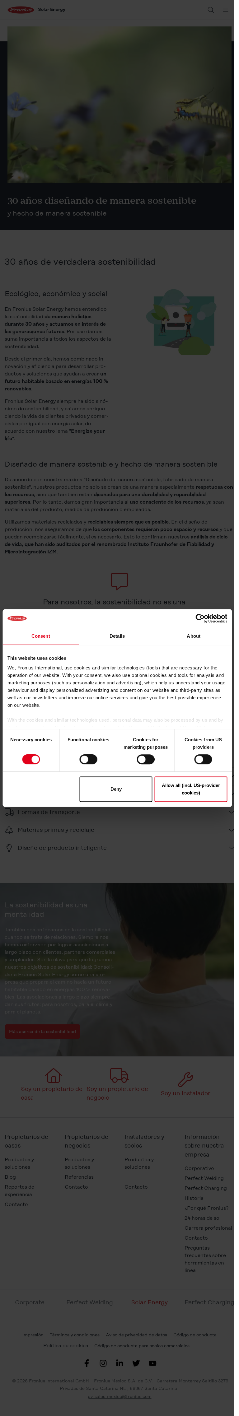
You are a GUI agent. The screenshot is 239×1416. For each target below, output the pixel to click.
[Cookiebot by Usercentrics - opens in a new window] (200, 618)
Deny (116, 789)
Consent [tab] (40, 636)
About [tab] (193, 636)
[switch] (88, 759)
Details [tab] (117, 636)
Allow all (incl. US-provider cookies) (191, 789)
